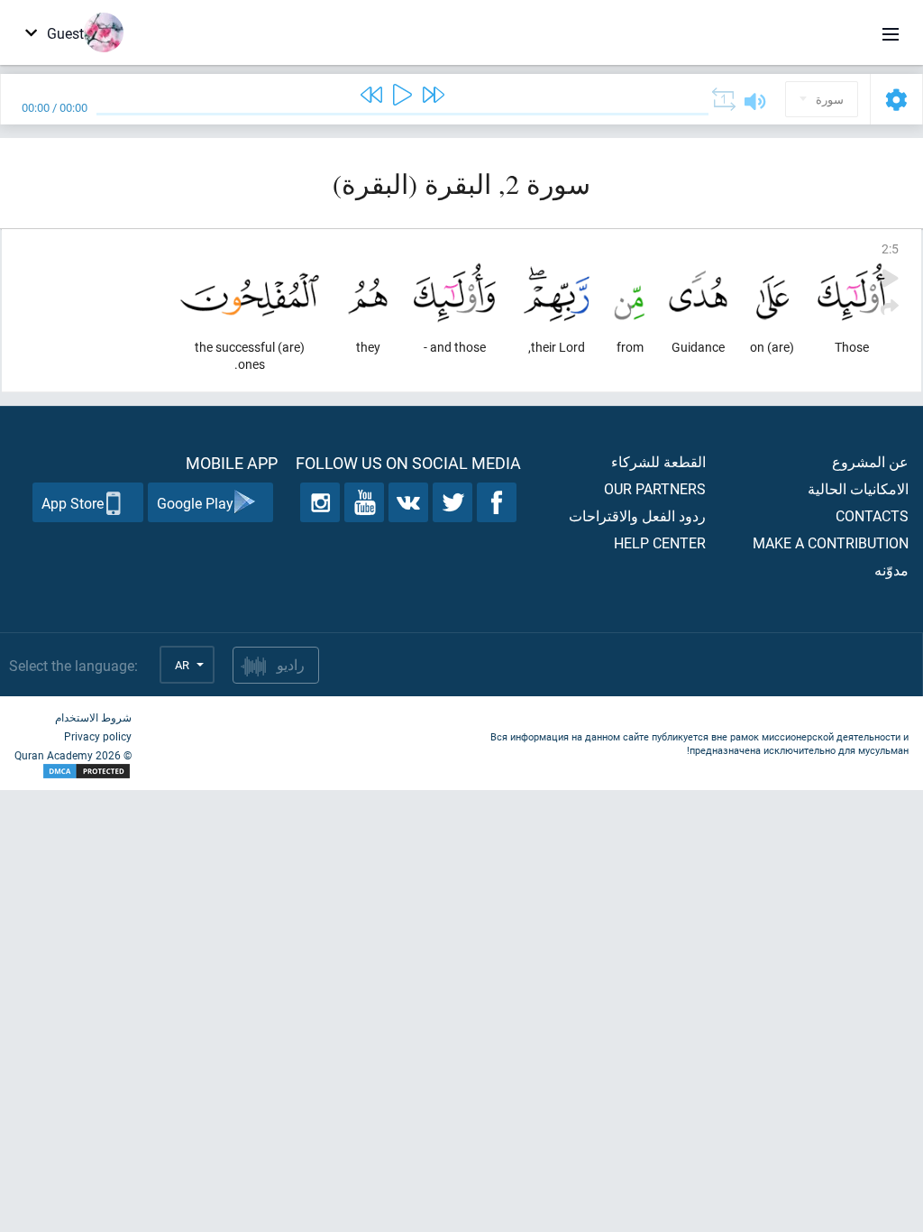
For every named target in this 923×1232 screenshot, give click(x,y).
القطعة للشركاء (658, 461)
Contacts (872, 515)
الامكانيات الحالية (858, 488)
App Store (72, 502)
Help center (660, 542)
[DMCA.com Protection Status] (73, 771)
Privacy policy (98, 736)
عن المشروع (870, 461)
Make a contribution (831, 542)
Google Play (195, 502)
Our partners (655, 488)
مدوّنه (891, 569)
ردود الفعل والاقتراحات (637, 515)
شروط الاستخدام (93, 717)
